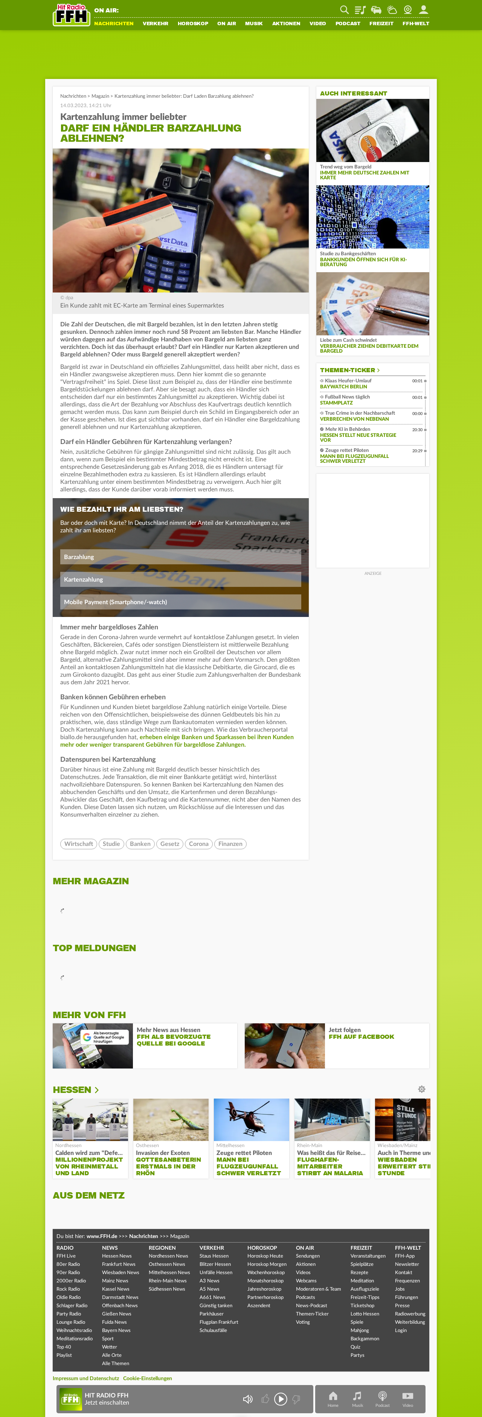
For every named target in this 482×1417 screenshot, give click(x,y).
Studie (111, 844)
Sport (108, 1339)
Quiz (355, 1347)
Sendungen (308, 1256)
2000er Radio (71, 1281)
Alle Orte (112, 1355)
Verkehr (155, 24)
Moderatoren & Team (318, 1289)
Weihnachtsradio (74, 1330)
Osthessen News (167, 1264)
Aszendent (258, 1305)
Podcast (348, 24)
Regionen (162, 1248)
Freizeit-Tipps (365, 1297)
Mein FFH (423, 7)
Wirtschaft (78, 844)
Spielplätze (362, 1264)
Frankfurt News (119, 1264)
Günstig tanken (216, 1305)
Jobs (400, 1289)
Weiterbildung (410, 1322)
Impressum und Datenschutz (86, 1378)
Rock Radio (68, 1289)
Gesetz (169, 844)
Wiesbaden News (120, 1272)
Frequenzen (407, 1281)
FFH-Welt (416, 24)
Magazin (100, 96)
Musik (254, 24)
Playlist (360, 7)
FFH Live (66, 1256)
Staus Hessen (214, 1256)
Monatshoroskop (265, 1281)
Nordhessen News (168, 1256)
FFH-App (405, 1256)
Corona (199, 844)
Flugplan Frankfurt (219, 1322)
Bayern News (116, 1330)
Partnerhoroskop (265, 1297)
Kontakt (403, 1272)
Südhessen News (167, 1289)
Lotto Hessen (365, 1314)
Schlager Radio (71, 1305)
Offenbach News (120, 1305)
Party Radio (68, 1314)
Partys (358, 1355)
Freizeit (381, 24)
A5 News (210, 1289)
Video (318, 24)
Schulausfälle (213, 1330)
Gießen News (116, 1314)
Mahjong (360, 1330)
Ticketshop (362, 1305)
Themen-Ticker (347, 370)
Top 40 (63, 1347)
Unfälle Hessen (216, 1272)
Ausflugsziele (365, 1289)
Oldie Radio (68, 1297)
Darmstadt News (120, 1297)
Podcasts (305, 1297)
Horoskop (193, 24)
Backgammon (365, 1339)
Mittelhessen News (169, 1272)
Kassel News (116, 1289)
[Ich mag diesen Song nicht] (295, 1399)
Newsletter (407, 1264)
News (110, 1248)
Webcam (407, 7)
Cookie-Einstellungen (147, 1378)
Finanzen (230, 844)
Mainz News (115, 1281)
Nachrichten (113, 24)
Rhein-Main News (168, 1281)
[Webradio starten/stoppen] (280, 1399)
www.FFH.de (102, 1236)
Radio (64, 1248)
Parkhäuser (212, 1314)
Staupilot (376, 7)
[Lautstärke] (247, 1399)
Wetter (392, 7)
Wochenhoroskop (266, 1272)
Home (333, 1405)
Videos (303, 1272)
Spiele (357, 1322)
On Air (226, 24)
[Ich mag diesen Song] (266, 1399)
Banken (140, 844)
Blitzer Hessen (215, 1264)
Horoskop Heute (265, 1256)
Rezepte (359, 1272)
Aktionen (286, 24)
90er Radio (68, 1272)
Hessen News (117, 1256)
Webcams (306, 1281)
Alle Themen (115, 1363)
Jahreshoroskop (264, 1289)
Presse (402, 1305)
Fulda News (114, 1322)
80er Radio (68, 1264)
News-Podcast (311, 1305)
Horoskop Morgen (267, 1264)
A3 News (210, 1281)
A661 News (213, 1297)
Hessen (72, 1090)
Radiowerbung (410, 1314)
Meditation (362, 1281)
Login (401, 1330)
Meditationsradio (74, 1339)
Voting (303, 1322)
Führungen (406, 1297)
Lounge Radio (70, 1322)
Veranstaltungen (368, 1256)
